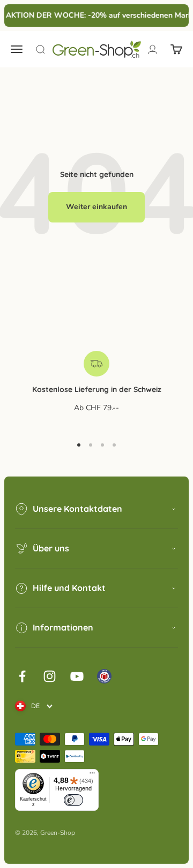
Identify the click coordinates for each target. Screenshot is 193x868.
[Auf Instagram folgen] (49, 676)
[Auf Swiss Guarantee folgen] (104, 676)
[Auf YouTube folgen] (77, 676)
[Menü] (92, 775)
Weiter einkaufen (96, 207)
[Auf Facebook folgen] (22, 676)
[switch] (73, 800)
